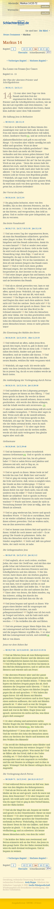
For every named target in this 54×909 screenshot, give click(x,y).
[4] (48, 635)
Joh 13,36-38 (33, 386)
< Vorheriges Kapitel (16, 61)
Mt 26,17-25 (10, 229)
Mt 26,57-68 (10, 650)
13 (30, 49)
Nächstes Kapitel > (39, 61)
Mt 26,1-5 (9, 88)
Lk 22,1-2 (18, 88)
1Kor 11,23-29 (34, 338)
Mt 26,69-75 (10, 779)
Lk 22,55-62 (21, 779)
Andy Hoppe (30, 882)
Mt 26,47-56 (10, 555)
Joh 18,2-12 (32, 555)
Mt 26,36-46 (10, 447)
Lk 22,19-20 (21, 338)
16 (47, 49)
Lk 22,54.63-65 (23, 650)
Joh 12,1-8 (20, 122)
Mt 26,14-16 (10, 198)
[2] (44, 406)
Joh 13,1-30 (36, 229)
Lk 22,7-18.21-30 (23, 229)
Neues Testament (11, 34)
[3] (24, 455)
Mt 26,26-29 (10, 338)
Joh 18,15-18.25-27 (35, 779)
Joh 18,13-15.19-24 (38, 650)
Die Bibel (43, 31)
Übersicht (23, 52)
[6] (15, 831)
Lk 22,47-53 (21, 555)
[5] (28, 727)
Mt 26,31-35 (10, 386)
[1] (28, 136)
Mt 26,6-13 (9, 122)
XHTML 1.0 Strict (33, 903)
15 (41, 49)
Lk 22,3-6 (20, 198)
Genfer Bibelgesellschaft (39, 885)
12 (24, 49)
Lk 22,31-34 (21, 386)
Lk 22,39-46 (21, 447)
